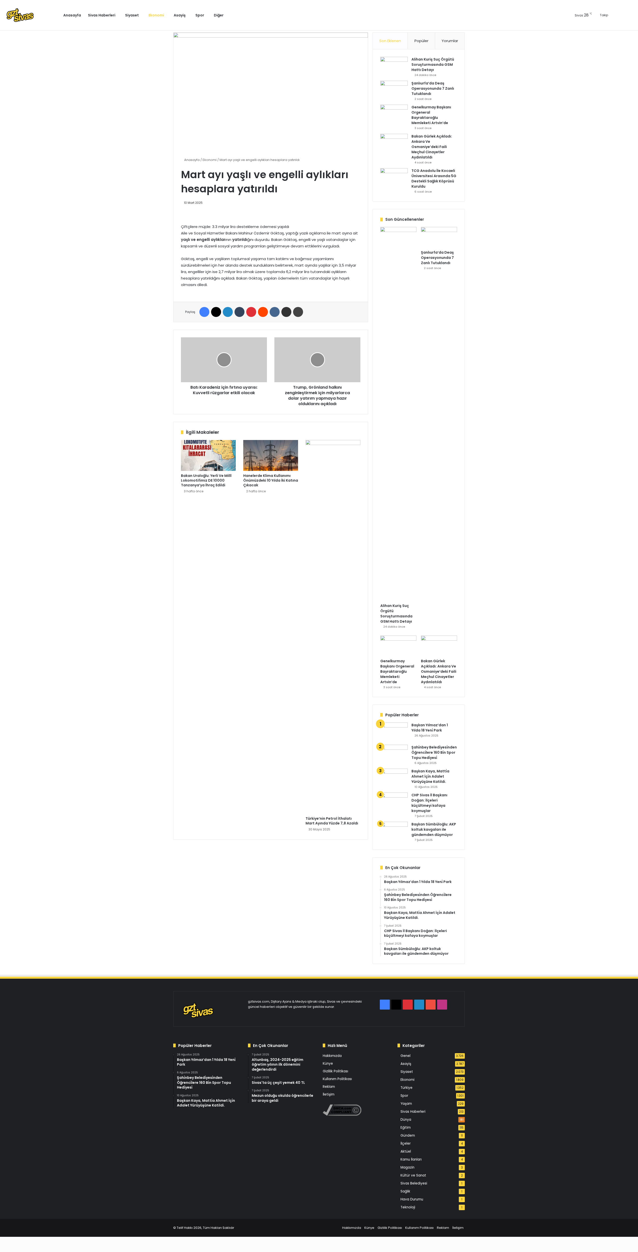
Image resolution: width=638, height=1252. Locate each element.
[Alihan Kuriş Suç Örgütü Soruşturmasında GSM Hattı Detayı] (394, 66)
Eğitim (405, 1127)
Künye (328, 1063)
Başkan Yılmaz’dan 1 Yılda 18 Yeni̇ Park (429, 728)
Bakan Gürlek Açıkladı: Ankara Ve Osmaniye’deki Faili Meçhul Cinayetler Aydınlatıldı (431, 147)
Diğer (219, 15)
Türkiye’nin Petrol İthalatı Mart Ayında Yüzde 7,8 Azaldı (332, 821)
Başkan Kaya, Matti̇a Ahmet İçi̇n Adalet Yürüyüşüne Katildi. (430, 776)
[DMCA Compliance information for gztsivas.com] (342, 1114)
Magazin (407, 1167)
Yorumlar (450, 40)
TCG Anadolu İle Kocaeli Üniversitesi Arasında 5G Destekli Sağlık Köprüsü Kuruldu (433, 178)
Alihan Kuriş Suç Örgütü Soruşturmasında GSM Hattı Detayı (432, 64)
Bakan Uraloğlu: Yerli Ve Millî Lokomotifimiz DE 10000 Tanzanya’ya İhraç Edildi (206, 480)
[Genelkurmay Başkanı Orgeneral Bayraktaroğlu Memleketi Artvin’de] (394, 114)
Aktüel (405, 1151)
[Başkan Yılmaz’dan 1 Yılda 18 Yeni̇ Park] (394, 732)
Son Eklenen (390, 40)
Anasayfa (72, 15)
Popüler (421, 40)
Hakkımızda (332, 1055)
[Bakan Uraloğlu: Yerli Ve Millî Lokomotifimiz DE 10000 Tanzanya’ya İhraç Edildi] (208, 455)
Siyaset (132, 15)
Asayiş (180, 15)
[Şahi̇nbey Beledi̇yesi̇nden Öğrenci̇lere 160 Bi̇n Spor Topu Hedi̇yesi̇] (394, 754)
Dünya (405, 1119)
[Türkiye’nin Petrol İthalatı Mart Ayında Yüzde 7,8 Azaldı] (333, 627)
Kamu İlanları (411, 1159)
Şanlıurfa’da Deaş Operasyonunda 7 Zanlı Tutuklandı (432, 88)
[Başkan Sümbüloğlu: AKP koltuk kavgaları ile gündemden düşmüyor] (394, 831)
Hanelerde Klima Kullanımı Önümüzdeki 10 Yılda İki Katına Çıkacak (270, 480)
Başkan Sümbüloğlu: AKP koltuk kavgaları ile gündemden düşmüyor (433, 829)
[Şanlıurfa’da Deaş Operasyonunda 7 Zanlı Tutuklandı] (394, 90)
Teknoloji (407, 1207)
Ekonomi (156, 15)
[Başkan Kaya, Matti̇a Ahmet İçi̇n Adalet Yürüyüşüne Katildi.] (394, 778)
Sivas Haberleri (101, 15)
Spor (199, 15)
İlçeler (405, 1143)
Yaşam (406, 1103)
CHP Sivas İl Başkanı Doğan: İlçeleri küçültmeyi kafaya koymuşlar (429, 803)
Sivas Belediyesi (413, 1183)
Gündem (407, 1135)
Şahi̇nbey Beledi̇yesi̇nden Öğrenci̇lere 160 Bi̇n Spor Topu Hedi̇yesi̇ (434, 752)
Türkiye (406, 1087)
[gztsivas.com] (32, 15)
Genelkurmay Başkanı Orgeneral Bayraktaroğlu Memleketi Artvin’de (431, 115)
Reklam (329, 1086)
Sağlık (405, 1191)
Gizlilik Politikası (335, 1071)
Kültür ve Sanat (413, 1175)
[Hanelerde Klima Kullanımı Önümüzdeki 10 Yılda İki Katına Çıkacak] (270, 455)
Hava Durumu (411, 1199)
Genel (405, 1055)
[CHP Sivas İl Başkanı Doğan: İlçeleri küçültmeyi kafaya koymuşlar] (394, 802)
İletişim (328, 1094)
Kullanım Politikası (337, 1079)
